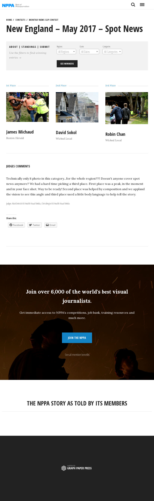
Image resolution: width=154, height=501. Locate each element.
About (13, 47)
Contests (20, 19)
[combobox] (66, 51)
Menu (142, 3)
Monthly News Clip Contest (43, 19)
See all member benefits (77, 355)
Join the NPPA (77, 338)
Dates (82, 46)
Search (133, 3)
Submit (45, 47)
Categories (106, 46)
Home (9, 19)
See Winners (67, 63)
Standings (28, 47)
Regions (59, 46)
